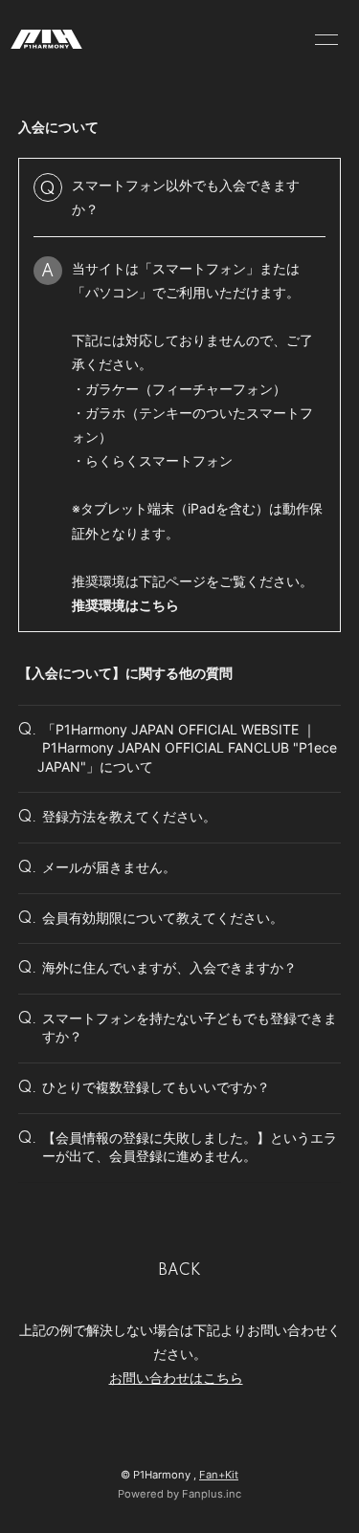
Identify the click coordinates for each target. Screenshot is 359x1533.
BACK (180, 1271)
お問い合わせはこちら (176, 1377)
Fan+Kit (218, 1474)
